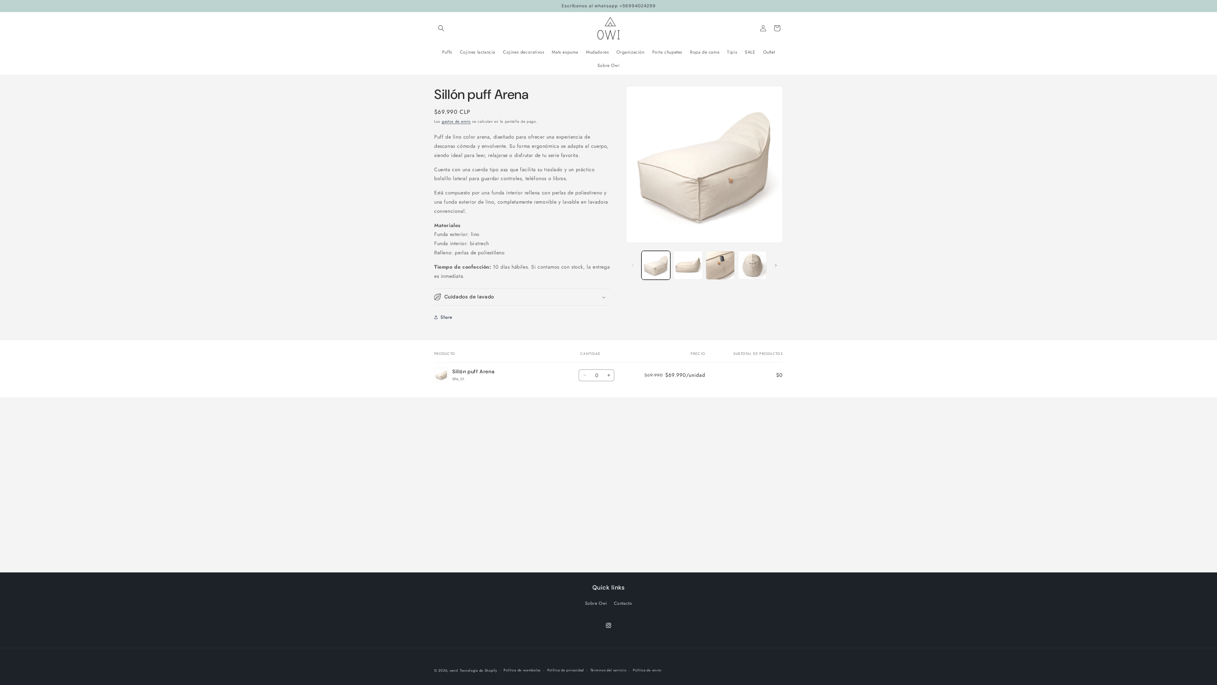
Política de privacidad (565, 670)
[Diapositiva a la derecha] (776, 265)
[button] (441, 28)
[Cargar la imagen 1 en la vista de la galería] (655, 265)
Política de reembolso (522, 670)
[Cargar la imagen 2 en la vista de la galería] (687, 265)
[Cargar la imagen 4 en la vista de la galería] (752, 265)
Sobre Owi (596, 603)
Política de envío (647, 670)
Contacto (623, 603)
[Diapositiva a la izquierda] (633, 265)
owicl (454, 670)
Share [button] (446, 317)
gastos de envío (456, 121)
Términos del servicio (608, 670)
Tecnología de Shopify (478, 670)
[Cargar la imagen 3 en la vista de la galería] (720, 265)
